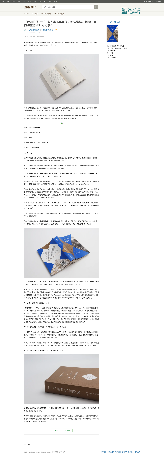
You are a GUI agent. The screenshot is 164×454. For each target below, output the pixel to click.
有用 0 (57, 430)
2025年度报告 (59, 14)
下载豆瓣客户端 (148, 1)
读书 (8, 1)
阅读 (40, 1)
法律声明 (124, 452)
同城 (29, 1)
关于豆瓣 (103, 452)
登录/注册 (158, 1)
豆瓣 (2, 1)
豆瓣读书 (32, 7)
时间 (50, 1)
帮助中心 (131, 452)
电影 (13, 1)
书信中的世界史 (48, 30)
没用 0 (69, 430)
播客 (24, 1)
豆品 (55, 1)
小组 (34, 1)
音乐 (18, 1)
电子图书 (35, 14)
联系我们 (118, 452)
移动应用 (137, 452)
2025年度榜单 (46, 14)
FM (45, 1)
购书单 (26, 14)
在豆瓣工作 (110, 452)
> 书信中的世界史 (113, 22)
